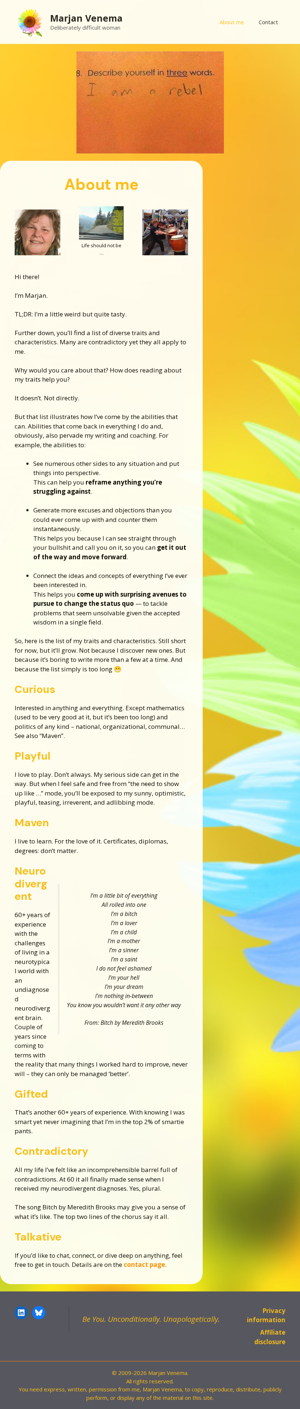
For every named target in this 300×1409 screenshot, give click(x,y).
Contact (268, 22)
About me (232, 22)
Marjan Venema (86, 18)
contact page (144, 1264)
